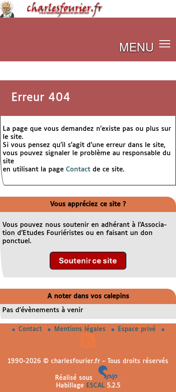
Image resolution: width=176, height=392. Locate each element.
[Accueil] (88, 16)
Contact (78, 169)
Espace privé (138, 329)
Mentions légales (81, 329)
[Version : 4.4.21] (108, 378)
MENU (136, 46)
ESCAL (95, 386)
